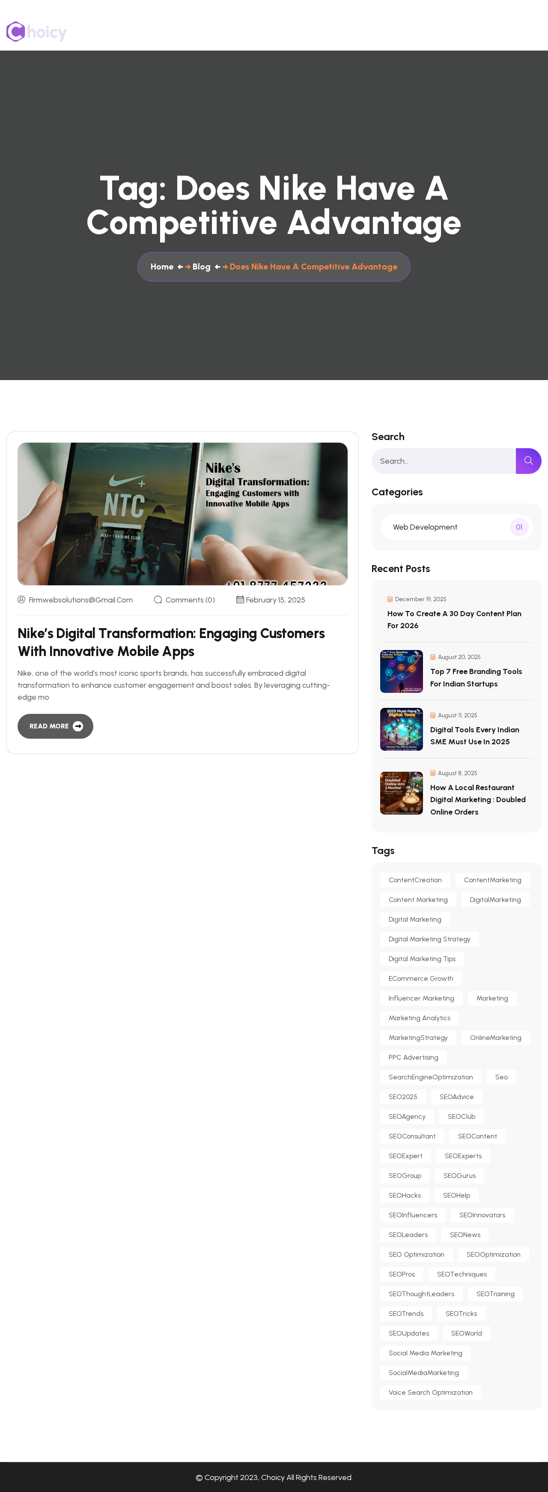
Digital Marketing (415, 919)
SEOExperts (463, 1156)
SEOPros (402, 1274)
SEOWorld (466, 1333)
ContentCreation (415, 880)
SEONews (465, 1235)
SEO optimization (416, 1254)
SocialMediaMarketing (424, 1373)
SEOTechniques (462, 1274)
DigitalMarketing (495, 900)
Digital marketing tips (422, 959)
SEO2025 (403, 1097)
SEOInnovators (482, 1215)
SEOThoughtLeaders (421, 1294)
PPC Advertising (413, 1057)
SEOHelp (456, 1195)
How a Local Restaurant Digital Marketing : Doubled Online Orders (478, 799)
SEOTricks (461, 1313)
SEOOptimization (494, 1254)
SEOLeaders (408, 1235)
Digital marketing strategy (430, 939)
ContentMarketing (492, 880)
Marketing (492, 998)
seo (501, 1077)
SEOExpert (406, 1156)
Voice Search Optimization (431, 1392)
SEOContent (477, 1136)
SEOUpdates (409, 1333)
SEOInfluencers (413, 1215)
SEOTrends (406, 1313)
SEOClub (461, 1116)
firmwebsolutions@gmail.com (81, 600)
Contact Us (436, 31)
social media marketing (425, 1353)
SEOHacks (405, 1195)
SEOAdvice (457, 1097)
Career (530, 31)
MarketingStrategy (418, 1038)
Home (268, 31)
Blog (486, 31)
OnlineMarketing (495, 1038)
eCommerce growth (421, 978)
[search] (529, 461)
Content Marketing (418, 900)
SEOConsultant (412, 1136)
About (313, 31)
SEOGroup (405, 1175)
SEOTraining (496, 1294)
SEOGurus (460, 1175)
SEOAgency (407, 1116)
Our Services (370, 31)
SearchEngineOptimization (431, 1077)
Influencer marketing (421, 998)
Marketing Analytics (419, 1018)
